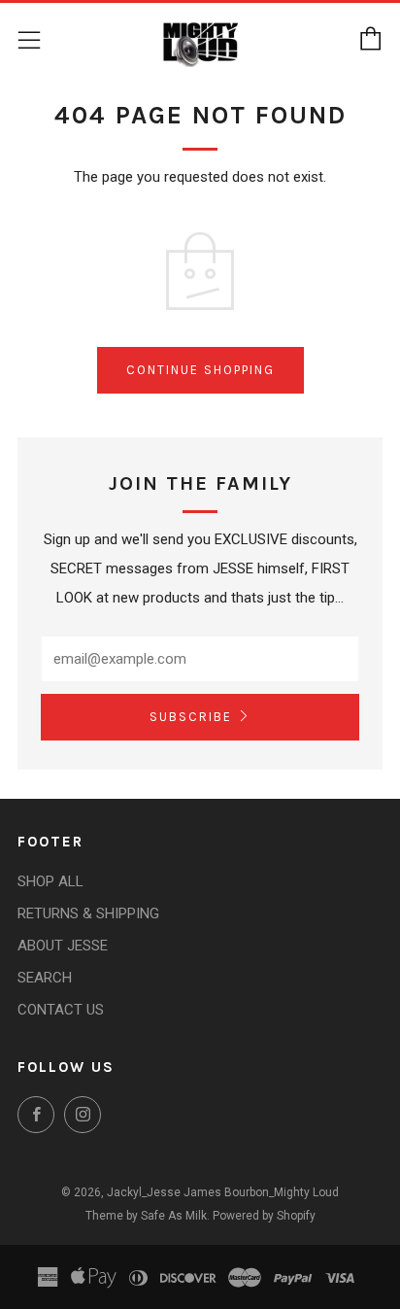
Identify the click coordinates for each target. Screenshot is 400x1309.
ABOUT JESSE (62, 945)
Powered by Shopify (264, 1216)
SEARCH (44, 977)
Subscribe (191, 716)
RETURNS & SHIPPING (88, 913)
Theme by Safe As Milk (146, 1216)
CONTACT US (60, 1009)
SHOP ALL (50, 881)
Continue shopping (200, 369)
